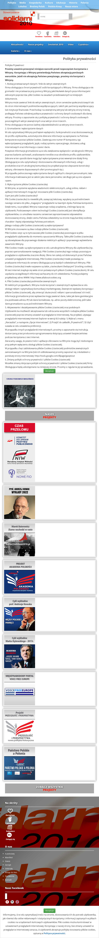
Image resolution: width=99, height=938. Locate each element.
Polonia (85, 2)
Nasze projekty (35, 44)
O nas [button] (27, 51)
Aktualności (17, 44)
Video (71, 44)
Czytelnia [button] (83, 44)
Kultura (49, 2)
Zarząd (8, 865)
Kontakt (8, 880)
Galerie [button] (14, 51)
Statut (7, 861)
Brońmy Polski (37, 6)
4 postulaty (10, 853)
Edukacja (61, 2)
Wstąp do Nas (11, 872)
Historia (73, 2)
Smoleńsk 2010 (55, 44)
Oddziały (9, 868)
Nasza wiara (71, 6)
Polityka (12, 2)
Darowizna (9, 876)
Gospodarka (35, 2)
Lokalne (22, 6)
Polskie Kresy (55, 6)
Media (22, 2)
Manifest (9, 857)
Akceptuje (49, 371)
